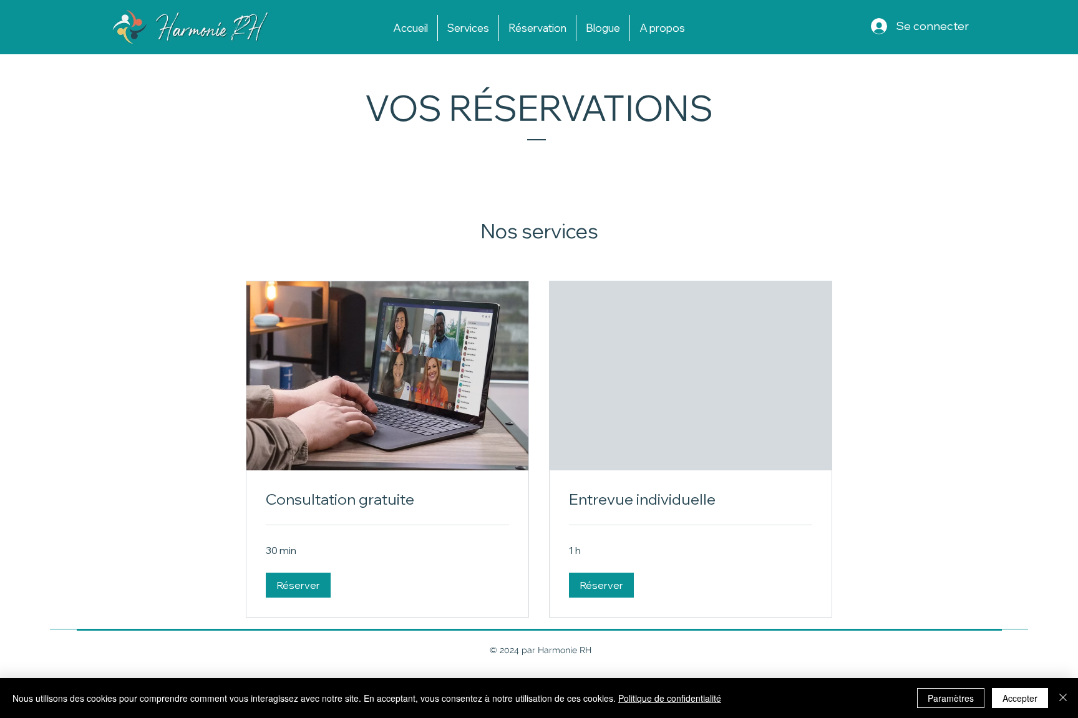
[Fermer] (1063, 698)
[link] (387, 500)
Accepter (1020, 698)
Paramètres (951, 698)
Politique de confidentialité (669, 698)
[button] (298, 585)
